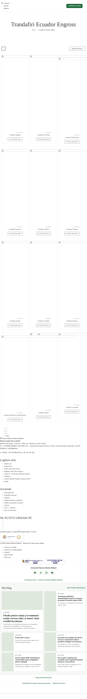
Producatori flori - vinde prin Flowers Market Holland (43, 580)
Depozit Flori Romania (44, 677)
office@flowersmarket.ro (54, 443)
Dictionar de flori (59, 683)
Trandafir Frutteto (15, 321)
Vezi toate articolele (76, 588)
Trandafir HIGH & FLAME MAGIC (15, 415)
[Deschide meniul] (84, 6)
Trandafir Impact (43, 413)
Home (34, 30)
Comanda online (74, 6)
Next (7, 436)
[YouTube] (52, 573)
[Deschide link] (43, 697)
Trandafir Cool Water (43, 135)
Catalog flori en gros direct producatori (36, 683)
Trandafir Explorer (43, 229)
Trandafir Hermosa (72, 321)
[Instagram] (46, 573)
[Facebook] (35, 573)
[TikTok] (40, 573)
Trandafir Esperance (15, 229)
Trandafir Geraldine (43, 321)
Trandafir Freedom (72, 229)
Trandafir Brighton (15, 135)
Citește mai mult (15, 139)
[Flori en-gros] (15, 697)
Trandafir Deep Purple (72, 137)
